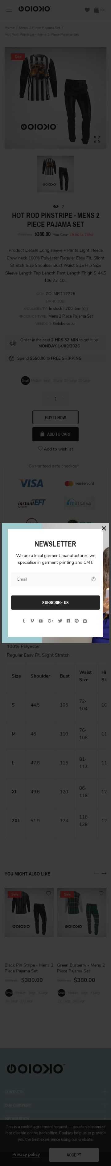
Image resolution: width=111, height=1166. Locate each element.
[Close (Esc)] (104, 528)
